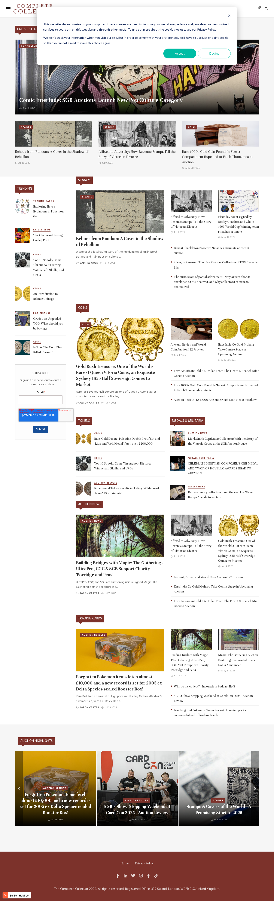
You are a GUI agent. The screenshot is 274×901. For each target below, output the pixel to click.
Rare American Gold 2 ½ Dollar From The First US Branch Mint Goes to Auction (216, 373)
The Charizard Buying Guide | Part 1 (48, 237)
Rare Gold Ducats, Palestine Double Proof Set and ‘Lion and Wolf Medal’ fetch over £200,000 (127, 441)
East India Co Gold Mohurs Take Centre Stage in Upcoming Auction (236, 349)
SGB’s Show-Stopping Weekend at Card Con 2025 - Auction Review (213, 698)
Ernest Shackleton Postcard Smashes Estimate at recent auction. (211, 250)
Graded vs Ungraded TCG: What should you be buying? (48, 323)
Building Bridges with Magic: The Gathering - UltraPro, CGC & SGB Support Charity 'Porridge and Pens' (120, 569)
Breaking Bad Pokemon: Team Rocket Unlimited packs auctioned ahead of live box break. (210, 712)
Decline (214, 53)
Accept (180, 53)
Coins (192, 127)
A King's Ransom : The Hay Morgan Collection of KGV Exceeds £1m (216, 264)
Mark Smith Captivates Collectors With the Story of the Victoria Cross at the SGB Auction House (222, 441)
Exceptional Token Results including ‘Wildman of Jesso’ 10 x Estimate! (126, 490)
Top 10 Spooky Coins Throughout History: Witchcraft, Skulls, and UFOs (48, 267)
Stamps (26, 127)
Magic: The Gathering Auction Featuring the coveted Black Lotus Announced (238, 660)
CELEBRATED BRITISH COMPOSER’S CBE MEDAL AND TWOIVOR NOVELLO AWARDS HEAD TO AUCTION (223, 468)
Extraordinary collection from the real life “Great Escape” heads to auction (221, 494)
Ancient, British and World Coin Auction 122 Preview (188, 347)
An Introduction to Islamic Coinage (45, 296)
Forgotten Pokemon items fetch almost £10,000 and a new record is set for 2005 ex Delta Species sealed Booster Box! (119, 683)
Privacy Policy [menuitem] (144, 863)
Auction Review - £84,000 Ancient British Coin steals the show (215, 400)
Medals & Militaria (201, 458)
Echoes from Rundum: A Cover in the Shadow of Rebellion (51, 154)
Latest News (42, 230)
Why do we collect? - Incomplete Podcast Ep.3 (204, 686)
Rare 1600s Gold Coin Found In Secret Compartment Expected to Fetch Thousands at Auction (217, 157)
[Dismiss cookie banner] (229, 16)
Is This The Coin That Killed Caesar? (47, 349)
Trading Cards (43, 201)
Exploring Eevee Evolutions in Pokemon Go (48, 211)
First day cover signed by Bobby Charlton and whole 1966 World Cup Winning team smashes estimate (238, 224)
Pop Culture (30, 46)
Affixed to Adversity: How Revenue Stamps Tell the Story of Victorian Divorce (137, 154)
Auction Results (105, 483)
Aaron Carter (89, 403)
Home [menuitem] (125, 863)
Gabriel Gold (88, 263)
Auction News (197, 433)
